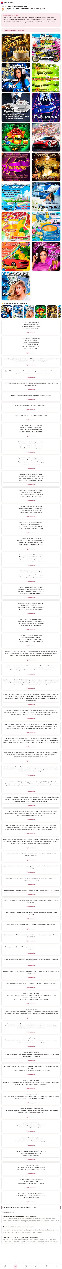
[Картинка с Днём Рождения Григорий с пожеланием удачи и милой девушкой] (29, 311)
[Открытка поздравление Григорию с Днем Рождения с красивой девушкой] (6, 311)
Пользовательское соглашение (44, 1262)
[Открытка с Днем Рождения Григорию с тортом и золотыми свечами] (52, 311)
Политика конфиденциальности (26, 1262)
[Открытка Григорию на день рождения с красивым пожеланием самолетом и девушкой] (18, 311)
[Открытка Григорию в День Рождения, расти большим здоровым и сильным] (40, 311)
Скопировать (31, 332)
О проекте (13, 1262)
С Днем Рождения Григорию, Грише (17, 6)
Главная (4, 6)
